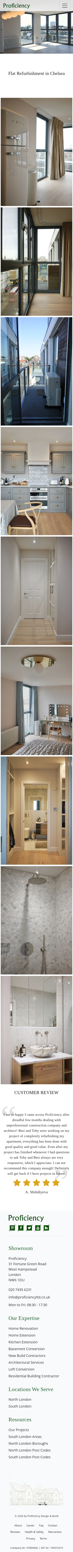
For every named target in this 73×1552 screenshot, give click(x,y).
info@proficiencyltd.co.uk (29, 1297)
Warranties (54, 1532)
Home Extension (22, 1335)
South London (20, 1406)
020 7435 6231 (20, 1289)
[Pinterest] (12, 1227)
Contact (52, 1525)
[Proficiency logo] (36, 5)
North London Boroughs (28, 1443)
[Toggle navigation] (65, 5)
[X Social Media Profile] (29, 1227)
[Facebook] (21, 1227)
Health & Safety (34, 1532)
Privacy (30, 1538)
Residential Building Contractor (34, 1376)
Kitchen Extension (23, 1342)
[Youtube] (38, 1227)
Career (30, 1525)
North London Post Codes (30, 1450)
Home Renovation (23, 1328)
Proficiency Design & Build (42, 1516)
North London (20, 1399)
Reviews (15, 1532)
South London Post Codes (30, 1457)
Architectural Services (26, 1362)
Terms (43, 1538)
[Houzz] (46, 1227)
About (18, 1525)
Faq (41, 1525)
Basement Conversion (27, 1348)
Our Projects (19, 1429)
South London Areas (25, 1436)
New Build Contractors (27, 1355)
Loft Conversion (21, 1369)
